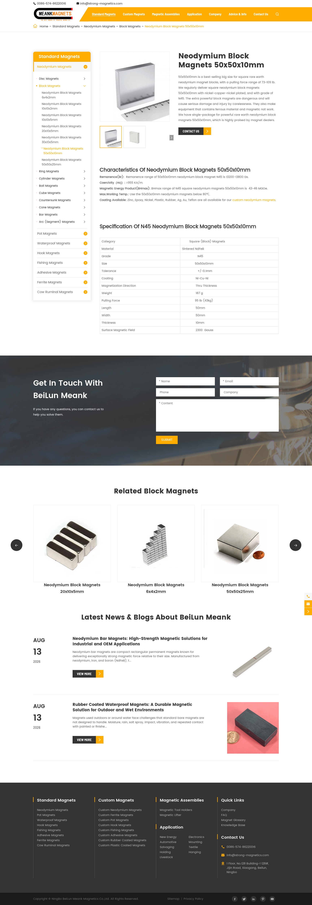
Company (215, 14)
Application (194, 14)
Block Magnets (129, 26)
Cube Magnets (49, 193)
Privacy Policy (193, 899)
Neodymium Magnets (99, 26)
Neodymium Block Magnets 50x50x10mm (174, 26)
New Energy (168, 837)
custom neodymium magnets (253, 200)
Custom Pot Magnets (113, 820)
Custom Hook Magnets (114, 825)
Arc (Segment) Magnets (57, 221)
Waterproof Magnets (53, 243)
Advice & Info (237, 14)
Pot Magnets (47, 233)
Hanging (195, 852)
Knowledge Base (233, 825)
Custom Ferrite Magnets (115, 815)
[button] (172, 137)
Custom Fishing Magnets (116, 830)
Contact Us (261, 14)
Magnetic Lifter (170, 815)
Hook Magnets (48, 253)
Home (44, 26)
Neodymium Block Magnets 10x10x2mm (240, 588)
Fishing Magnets (50, 262)
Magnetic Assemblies (166, 14)
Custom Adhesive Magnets (117, 835)
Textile (193, 847)
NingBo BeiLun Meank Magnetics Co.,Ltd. (81, 899)
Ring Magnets (49, 171)
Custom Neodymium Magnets (120, 810)
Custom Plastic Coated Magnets (121, 845)
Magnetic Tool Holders (176, 810)
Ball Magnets (48, 185)
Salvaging (167, 847)
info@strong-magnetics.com (101, 3)
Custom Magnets (134, 14)
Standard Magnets (104, 14)
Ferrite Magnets (49, 282)
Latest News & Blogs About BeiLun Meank (156, 617)
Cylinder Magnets (51, 178)
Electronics (196, 837)
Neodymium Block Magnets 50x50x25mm (156, 588)
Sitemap (173, 899)
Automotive (168, 842)
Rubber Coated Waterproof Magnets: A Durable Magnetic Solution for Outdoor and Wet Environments (132, 707)
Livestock (166, 857)
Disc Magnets (48, 78)
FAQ (224, 815)
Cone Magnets (49, 207)
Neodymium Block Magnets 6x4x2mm (72, 588)
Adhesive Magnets (51, 272)
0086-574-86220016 (51, 3)
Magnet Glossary (233, 820)
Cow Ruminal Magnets (55, 292)
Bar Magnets (48, 214)
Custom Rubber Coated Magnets (122, 840)
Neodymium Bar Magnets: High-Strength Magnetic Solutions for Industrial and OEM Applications (140, 641)
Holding (165, 852)
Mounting (195, 842)
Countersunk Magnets (55, 200)
